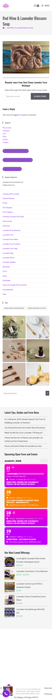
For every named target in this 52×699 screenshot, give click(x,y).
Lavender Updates (9, 262)
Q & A (5, 271)
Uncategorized (8, 290)
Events (5, 139)
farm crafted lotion (37, 308)
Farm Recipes (7, 208)
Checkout (6, 131)
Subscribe (40, 96)
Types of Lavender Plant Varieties (15, 285)
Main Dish (6, 267)
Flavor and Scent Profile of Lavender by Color (23, 446)
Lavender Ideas (8, 253)
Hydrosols (6, 226)
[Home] (4, 28)
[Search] (47, 393)
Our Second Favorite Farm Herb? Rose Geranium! (25, 427)
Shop (4, 136)
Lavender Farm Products (11, 244)
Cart (4, 134)
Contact (5, 142)
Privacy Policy (12, 169)
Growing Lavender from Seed (13, 217)
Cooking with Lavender (11, 194)
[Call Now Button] (6, 693)
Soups (5, 276)
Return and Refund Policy (18, 160)
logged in (16, 115)
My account (7, 128)
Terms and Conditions (15, 151)
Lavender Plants (8, 258)
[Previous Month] (42, 460)
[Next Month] (45, 460)
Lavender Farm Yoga (10, 248)
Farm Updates (8, 212)
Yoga (4, 294)
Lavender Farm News (10, 239)
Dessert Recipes (8, 198)
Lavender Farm (8, 235)
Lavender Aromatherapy (11, 230)
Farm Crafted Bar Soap (14, 308)
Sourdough (6, 280)
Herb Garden (7, 221)
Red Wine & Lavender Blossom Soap (20, 28)
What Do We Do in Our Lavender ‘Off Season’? (24, 432)
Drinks (5, 203)
